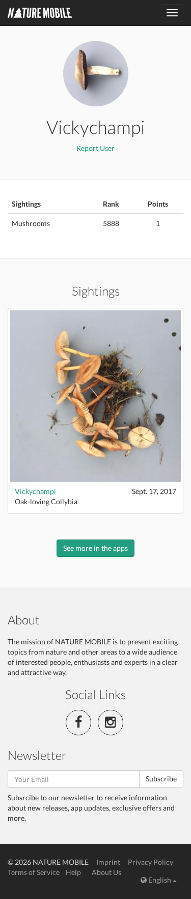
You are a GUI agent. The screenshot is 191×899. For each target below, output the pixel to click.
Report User (95, 148)
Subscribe (161, 778)
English (160, 879)
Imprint (108, 862)
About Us (106, 872)
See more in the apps (95, 548)
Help (73, 872)
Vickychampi (35, 491)
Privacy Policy (150, 862)
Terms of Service (34, 872)
